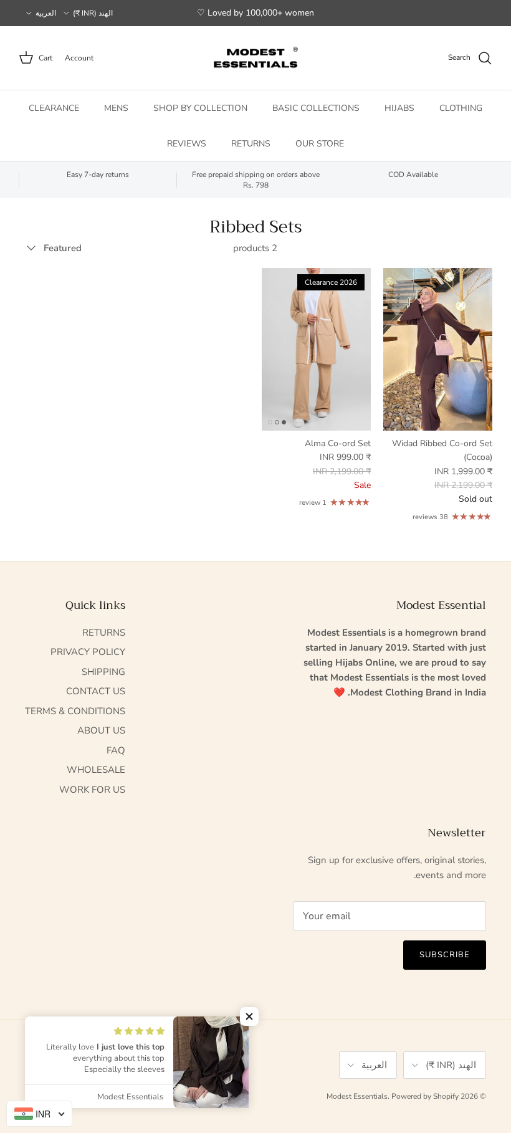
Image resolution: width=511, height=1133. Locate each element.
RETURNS (250, 144)
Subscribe (444, 954)
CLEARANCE (54, 108)
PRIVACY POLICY (87, 652)
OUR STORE (319, 144)
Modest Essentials (357, 1096)
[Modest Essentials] (255, 58)
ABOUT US (101, 730)
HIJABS (399, 108)
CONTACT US (95, 691)
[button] (249, 1016)
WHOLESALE (96, 769)
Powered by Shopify (425, 1096)
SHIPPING (103, 672)
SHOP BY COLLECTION (200, 108)
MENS (116, 108)
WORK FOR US (92, 789)
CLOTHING (460, 108)
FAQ (116, 750)
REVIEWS (186, 144)
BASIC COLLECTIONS (316, 108)
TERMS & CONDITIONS (75, 711)
